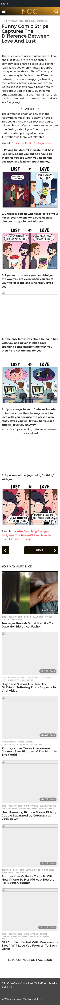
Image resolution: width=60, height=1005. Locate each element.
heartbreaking (9, 808)
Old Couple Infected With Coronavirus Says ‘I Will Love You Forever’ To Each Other (30, 946)
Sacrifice (21, 872)
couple (43, 934)
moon (34, 744)
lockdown (25, 808)
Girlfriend (46, 678)
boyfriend (33, 678)
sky (40, 744)
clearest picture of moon (15, 744)
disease (5, 936)
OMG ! (4, 617)
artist (21, 742)
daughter (38, 617)
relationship (15, 619)
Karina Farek (23, 143)
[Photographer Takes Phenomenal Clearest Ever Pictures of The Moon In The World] (30, 717)
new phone (48, 870)
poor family (8, 872)
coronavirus (31, 806)
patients (47, 936)
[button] (4, 11)
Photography (9, 742)
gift (22, 870)
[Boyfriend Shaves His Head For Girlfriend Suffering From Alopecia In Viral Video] (30, 653)
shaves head (26, 680)
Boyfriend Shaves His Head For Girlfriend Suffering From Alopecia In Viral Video (29, 687)
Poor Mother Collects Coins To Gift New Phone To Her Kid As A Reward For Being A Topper (28, 880)
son (29, 872)
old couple (35, 936)
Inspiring (6, 870)
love (4, 619)
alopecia (22, 678)
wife (4, 939)
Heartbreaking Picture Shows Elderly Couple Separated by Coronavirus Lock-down (29, 816)
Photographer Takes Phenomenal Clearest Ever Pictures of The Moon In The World (29, 751)
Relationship (36, 21)
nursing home (46, 808)
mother (36, 870)
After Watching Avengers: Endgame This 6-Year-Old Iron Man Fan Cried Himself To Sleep (27, 535)
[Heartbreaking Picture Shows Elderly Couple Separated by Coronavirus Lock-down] (30, 781)
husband (15, 936)
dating (27, 617)
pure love (13, 680)
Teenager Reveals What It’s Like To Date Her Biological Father (27, 625)
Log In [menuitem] (4, 3)
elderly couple (48, 806)
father (48, 617)
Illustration (12, 21)
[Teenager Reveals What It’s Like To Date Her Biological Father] (30, 592)
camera (30, 742)
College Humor (43, 143)
